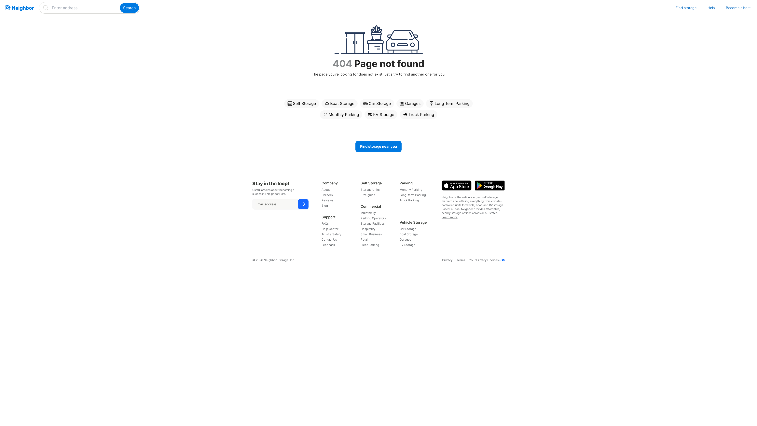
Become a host (738, 8)
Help (711, 8)
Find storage (686, 8)
